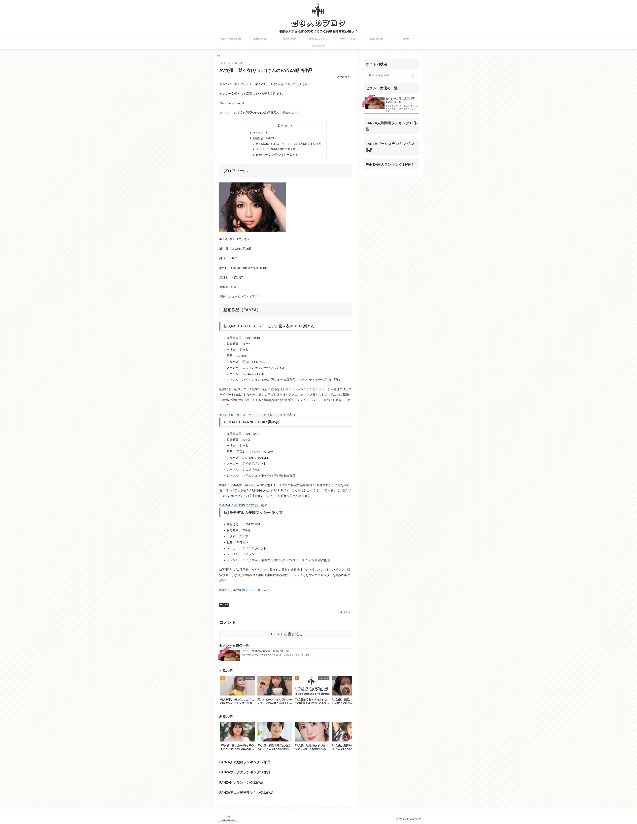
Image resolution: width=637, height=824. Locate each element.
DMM (225, 605)
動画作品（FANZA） (264, 138)
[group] (237, 691)
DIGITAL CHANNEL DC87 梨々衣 (276, 149)
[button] (346, 691)
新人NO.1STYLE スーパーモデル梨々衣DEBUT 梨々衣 (288, 143)
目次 (281, 125)
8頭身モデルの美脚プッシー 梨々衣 (277, 154)
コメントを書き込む (286, 634)
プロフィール (260, 132)
